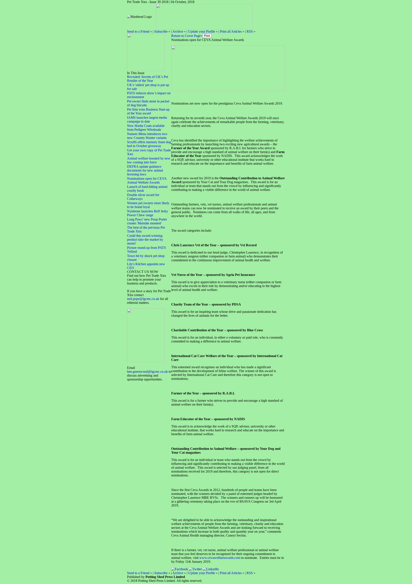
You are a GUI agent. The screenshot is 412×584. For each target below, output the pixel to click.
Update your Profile (201, 31)
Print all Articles (231, 31)
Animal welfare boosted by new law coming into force (148, 160)
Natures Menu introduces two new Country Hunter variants (147, 136)
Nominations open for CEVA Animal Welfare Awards (147, 180)
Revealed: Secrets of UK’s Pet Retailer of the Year (147, 78)
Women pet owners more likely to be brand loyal (148, 205)
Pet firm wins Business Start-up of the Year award (148, 111)
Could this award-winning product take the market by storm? (145, 239)
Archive (177, 31)
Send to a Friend (138, 31)
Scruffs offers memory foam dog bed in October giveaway (149, 144)
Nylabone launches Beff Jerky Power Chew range (147, 213)
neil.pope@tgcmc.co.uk (143, 299)
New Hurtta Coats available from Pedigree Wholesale (146, 127)
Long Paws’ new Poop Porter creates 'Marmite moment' (147, 221)
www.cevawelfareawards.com (219, 558)
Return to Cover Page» (186, 36)
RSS (250, 31)
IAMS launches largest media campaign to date (147, 119)
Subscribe (161, 31)
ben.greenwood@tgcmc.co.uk (147, 371)
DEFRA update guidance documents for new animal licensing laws (145, 170)
